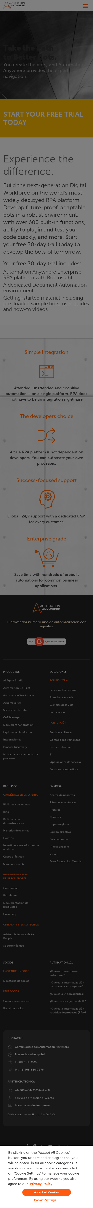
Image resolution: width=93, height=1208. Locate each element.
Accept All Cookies (46, 1192)
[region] (46, 1177)
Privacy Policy (41, 1184)
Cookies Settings (45, 1200)
